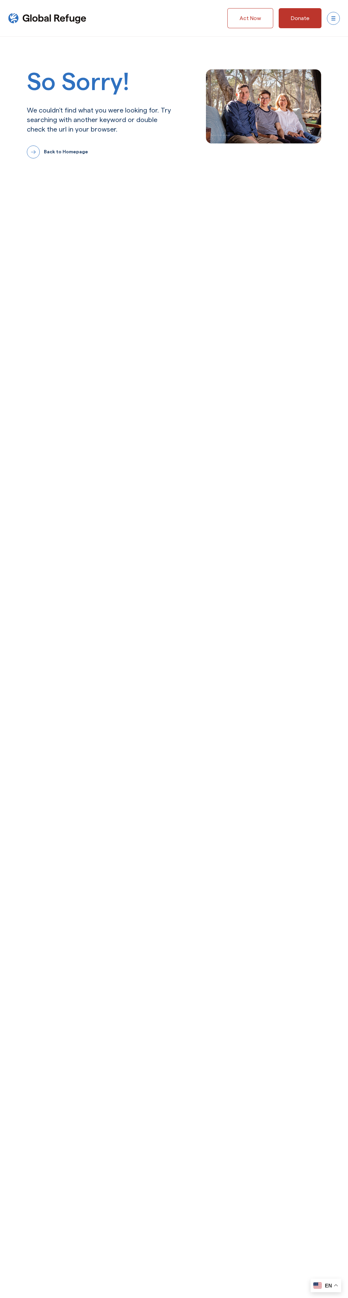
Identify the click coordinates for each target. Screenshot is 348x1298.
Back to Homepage (66, 151)
